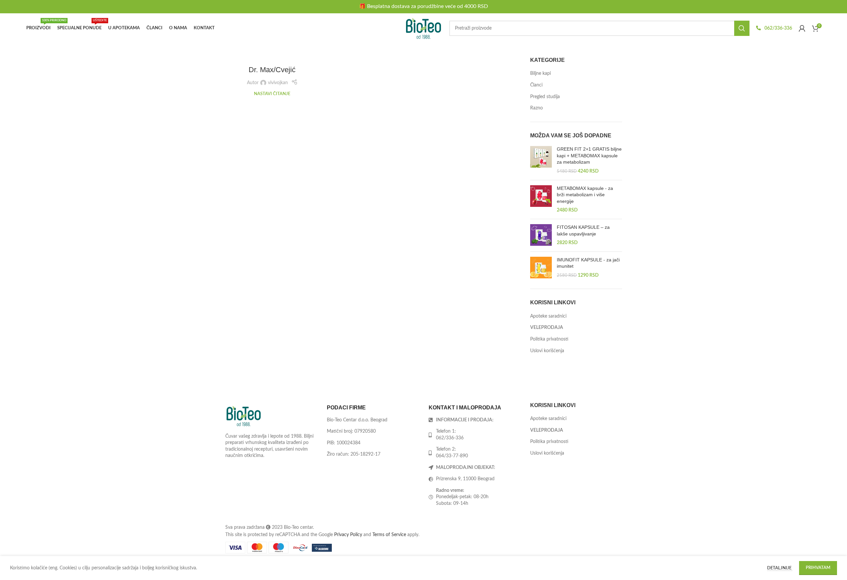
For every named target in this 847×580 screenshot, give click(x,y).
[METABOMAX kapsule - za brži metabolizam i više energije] (541, 199)
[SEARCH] (741, 28)
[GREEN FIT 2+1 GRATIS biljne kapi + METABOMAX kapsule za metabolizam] (541, 160)
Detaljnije (779, 568)
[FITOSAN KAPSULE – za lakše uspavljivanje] (541, 235)
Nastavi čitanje (272, 94)
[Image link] (243, 415)
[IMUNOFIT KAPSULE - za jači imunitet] (541, 268)
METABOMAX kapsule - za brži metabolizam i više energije (585, 195)
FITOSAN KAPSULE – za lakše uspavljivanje (583, 230)
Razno (536, 108)
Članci (536, 85)
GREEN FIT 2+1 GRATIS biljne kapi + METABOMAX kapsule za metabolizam (589, 155)
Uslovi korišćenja (547, 351)
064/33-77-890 (452, 456)
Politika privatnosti (549, 339)
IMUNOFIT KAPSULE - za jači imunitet (588, 263)
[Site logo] (424, 28)
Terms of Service (389, 534)
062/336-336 (777, 28)
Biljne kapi (540, 73)
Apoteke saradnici (548, 316)
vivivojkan (278, 82)
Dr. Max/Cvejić (272, 70)
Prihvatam (818, 568)
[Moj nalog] (802, 28)
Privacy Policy (348, 534)
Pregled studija (545, 96)
